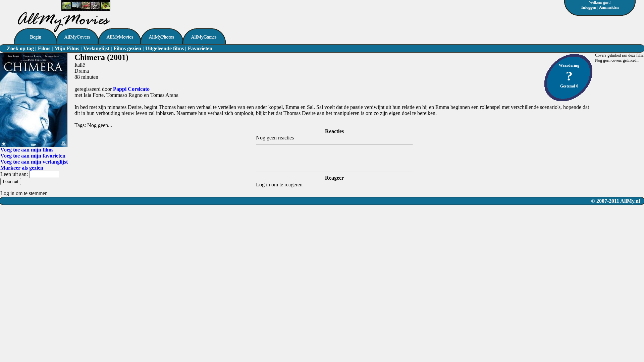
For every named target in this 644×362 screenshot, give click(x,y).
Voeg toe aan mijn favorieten (32, 156)
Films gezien (127, 48)
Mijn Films (66, 48)
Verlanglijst (96, 48)
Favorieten (200, 48)
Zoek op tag (20, 48)
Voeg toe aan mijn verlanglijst (34, 162)
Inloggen (588, 7)
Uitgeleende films (164, 48)
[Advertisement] (188, 10)
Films (44, 48)
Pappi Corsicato (131, 89)
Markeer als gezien (21, 168)
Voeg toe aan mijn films (26, 150)
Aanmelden (609, 7)
